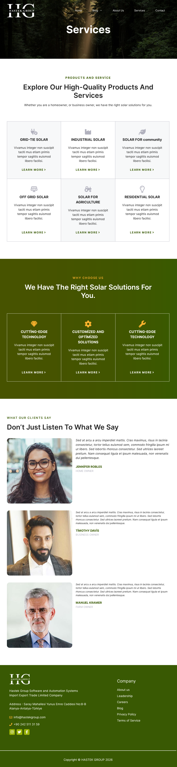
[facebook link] (27, 732)
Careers (122, 702)
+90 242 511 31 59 (27, 724)
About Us (118, 10)
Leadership (125, 696)
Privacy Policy (126, 714)
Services (139, 10)
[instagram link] (12, 732)
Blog (95, 10)
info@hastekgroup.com (30, 717)
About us (123, 689)
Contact (160, 10)
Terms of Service (128, 720)
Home (78, 10)
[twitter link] (19, 732)
